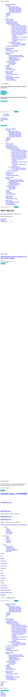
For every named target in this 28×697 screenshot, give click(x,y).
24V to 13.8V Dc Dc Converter (19, 29)
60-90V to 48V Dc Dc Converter (19, 32)
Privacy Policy (9, 546)
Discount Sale (4, 91)
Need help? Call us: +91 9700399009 (14, 493)
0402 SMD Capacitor (14, 7)
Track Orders (9, 532)
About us (3, 575)
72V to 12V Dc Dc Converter (19, 33)
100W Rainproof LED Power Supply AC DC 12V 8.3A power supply (14, 257)
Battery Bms (9, 72)
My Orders (8, 531)
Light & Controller (10, 61)
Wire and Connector (10, 69)
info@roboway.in (6, 511)
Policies (2, 582)
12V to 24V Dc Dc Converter (19, 43)
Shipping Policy (10, 547)
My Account (9, 533)
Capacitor (8, 5)
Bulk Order (3, 94)
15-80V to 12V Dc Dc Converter (19, 37)
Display (8, 54)
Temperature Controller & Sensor (16, 56)
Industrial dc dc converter (12, 23)
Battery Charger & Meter (12, 74)
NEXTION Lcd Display (14, 59)
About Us (8, 539)
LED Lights (12, 64)
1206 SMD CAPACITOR (15, 10)
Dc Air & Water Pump (11, 79)
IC (6, 17)
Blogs (7, 538)
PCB (7, 15)
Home (2, 214)
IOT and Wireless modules (12, 50)
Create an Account (5, 690)
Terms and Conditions (6, 590)
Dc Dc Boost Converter (14, 42)
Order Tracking (4, 93)
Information (3, 568)
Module (8, 65)
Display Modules (13, 57)
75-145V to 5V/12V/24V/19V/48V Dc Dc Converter (19, 40)
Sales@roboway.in (6, 502)
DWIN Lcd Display (13, 60)
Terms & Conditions (11, 548)
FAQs (7, 537)
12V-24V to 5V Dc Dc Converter (19, 27)
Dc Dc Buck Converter (14, 24)
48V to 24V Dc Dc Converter (19, 28)
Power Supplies (12, 63)
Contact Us (8, 541)
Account (2, 553)
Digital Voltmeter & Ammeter (16, 55)
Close (2, 683)
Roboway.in (4, 597)
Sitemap (8, 542)
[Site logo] (8, 110)
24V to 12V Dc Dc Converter (19, 25)
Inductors (8, 13)
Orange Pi (8, 49)
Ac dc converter (10, 20)
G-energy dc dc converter (12, 46)
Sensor (7, 67)
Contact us (3, 578)
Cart (7, 528)
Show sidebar (4, 219)
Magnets (8, 14)
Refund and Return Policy (6, 592)
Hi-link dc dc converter (11, 21)
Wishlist (8, 529)
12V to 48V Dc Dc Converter (19, 45)
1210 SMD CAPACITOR (15, 12)
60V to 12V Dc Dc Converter (19, 30)
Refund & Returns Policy (12, 550)
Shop (5, 214)
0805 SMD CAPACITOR (15, 9)
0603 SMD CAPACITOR (15, 8)
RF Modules (9, 68)
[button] (3, 263)
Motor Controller (10, 78)
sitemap (2, 580)
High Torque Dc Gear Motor (12, 77)
